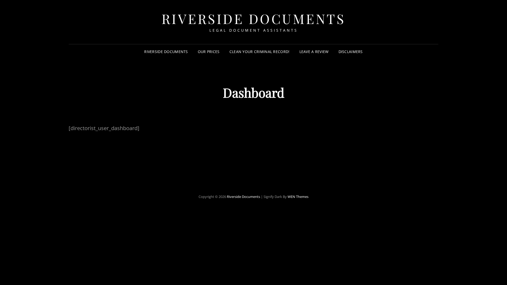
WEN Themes (298, 196)
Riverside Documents (254, 18)
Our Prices (209, 51)
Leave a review (314, 51)
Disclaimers (351, 51)
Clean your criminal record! (259, 51)
